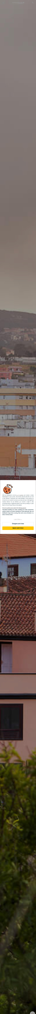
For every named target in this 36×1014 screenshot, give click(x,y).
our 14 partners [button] (19, 495)
